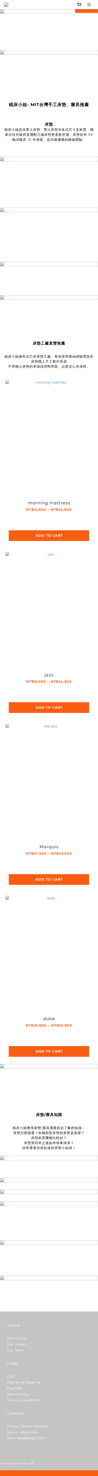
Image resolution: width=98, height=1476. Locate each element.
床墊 (47, 134)
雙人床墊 (51, 129)
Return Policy (18, 1394)
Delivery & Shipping (23, 1382)
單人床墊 (33, 129)
